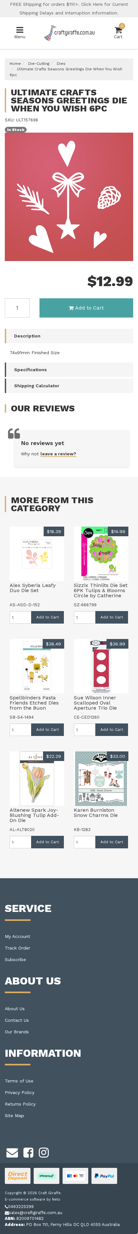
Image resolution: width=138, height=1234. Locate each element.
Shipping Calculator (36, 385)
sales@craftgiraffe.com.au (35, 1212)
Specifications (30, 369)
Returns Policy (20, 1104)
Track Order (17, 947)
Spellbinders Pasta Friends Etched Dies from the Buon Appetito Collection (34, 705)
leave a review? (58, 453)
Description (27, 335)
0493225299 (21, 1206)
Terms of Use (19, 1080)
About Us (15, 1008)
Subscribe (15, 959)
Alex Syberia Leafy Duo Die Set (33, 587)
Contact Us (17, 1020)
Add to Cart (89, 308)
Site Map (14, 1115)
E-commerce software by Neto (32, 1199)
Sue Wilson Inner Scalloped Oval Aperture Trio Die (95, 703)
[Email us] (12, 1151)
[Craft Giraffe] (69, 32)
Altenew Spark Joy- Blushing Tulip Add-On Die (34, 815)
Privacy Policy (19, 1092)
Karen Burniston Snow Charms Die (96, 812)
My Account (17, 936)
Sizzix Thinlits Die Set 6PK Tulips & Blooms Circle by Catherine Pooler (100, 593)
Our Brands (17, 1031)
